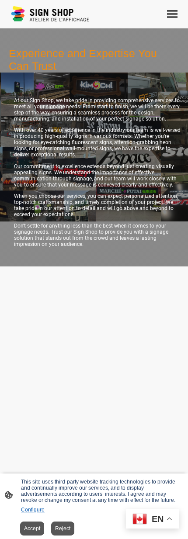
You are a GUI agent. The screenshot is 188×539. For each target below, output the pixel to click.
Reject (62, 528)
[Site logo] (50, 14)
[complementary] (152, 519)
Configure (33, 510)
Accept (32, 528)
